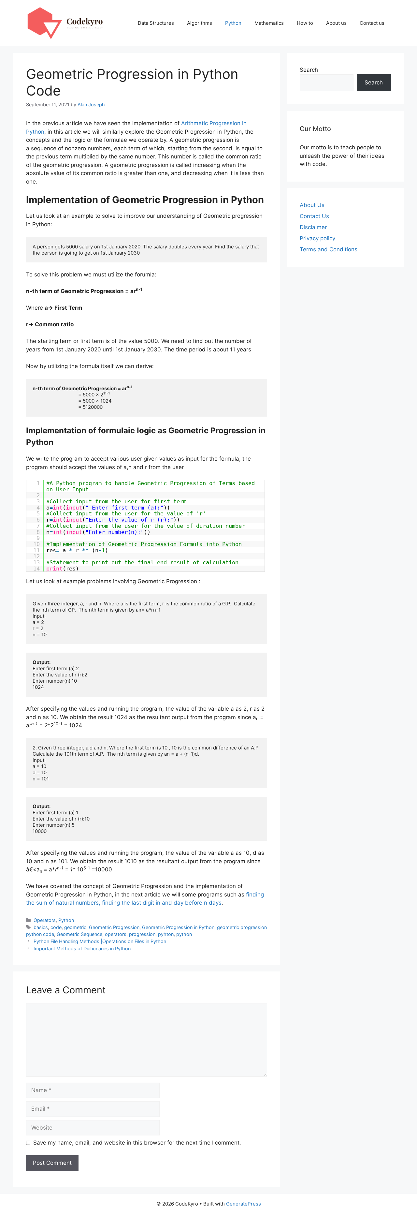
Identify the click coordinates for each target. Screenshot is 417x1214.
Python (233, 23)
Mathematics (269, 23)
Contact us (372, 23)
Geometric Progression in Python (178, 927)
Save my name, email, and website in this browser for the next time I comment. (137, 1142)
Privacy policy (317, 238)
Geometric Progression (114, 927)
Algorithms (199, 23)
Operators (45, 920)
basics (41, 927)
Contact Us (314, 216)
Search (309, 70)
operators (115, 934)
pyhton (166, 934)
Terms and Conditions (328, 249)
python (184, 934)
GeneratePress (243, 1204)
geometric (75, 927)
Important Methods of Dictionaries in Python (82, 948)
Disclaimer (313, 227)
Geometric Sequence (79, 934)
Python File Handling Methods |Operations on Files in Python (100, 941)
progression (142, 934)
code (56, 927)
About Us (312, 205)
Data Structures (156, 23)
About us (336, 23)
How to (305, 23)
